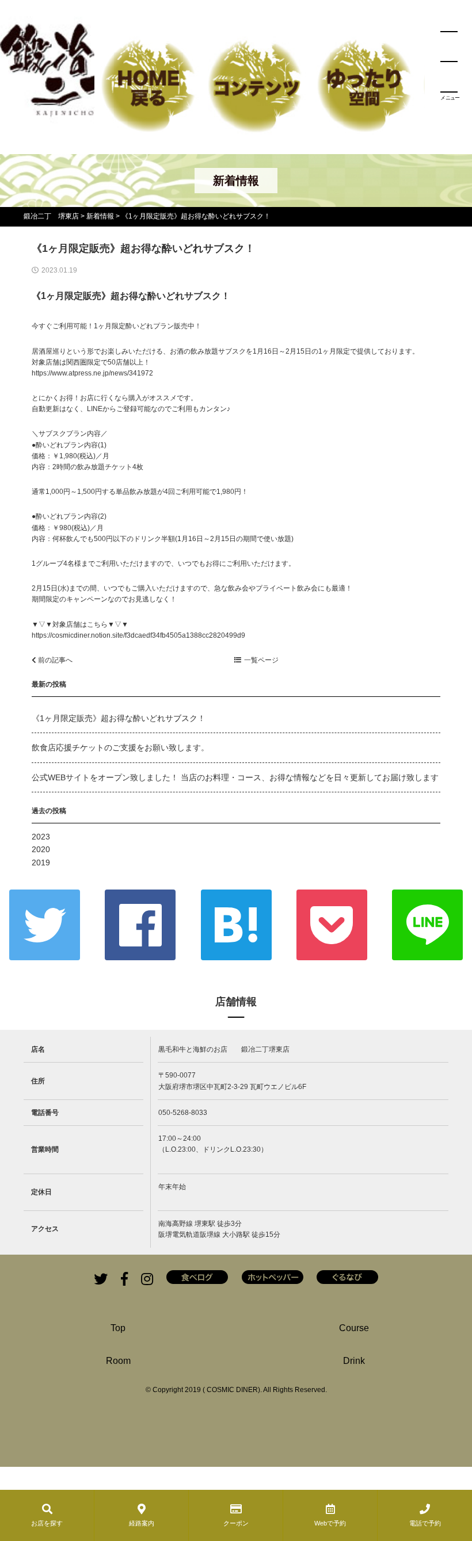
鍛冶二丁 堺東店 (51, 216)
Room (118, 1361)
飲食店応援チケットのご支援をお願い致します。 (120, 747)
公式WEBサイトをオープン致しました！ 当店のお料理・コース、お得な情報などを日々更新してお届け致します (235, 777)
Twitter (44, 925)
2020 (41, 849)
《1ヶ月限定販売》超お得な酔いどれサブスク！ (118, 718)
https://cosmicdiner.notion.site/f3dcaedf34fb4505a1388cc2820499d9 (138, 635)
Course (354, 1328)
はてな (236, 925)
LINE (427, 925)
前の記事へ (54, 660)
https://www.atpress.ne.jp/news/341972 (92, 373)
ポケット (331, 925)
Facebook (140, 925)
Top (118, 1328)
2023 (41, 836)
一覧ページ (261, 660)
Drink (354, 1361)
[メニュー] (449, 62)
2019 (41, 862)
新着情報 (100, 216)
